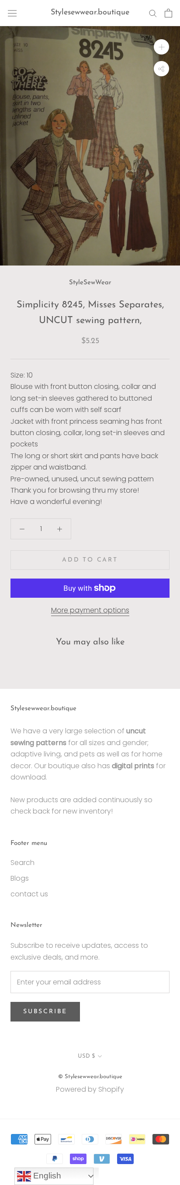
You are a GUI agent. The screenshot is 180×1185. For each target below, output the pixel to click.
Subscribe (45, 1011)
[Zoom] (161, 46)
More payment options (90, 610)
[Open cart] (168, 13)
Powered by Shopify (90, 1089)
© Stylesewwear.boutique (90, 1076)
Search (22, 863)
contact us (29, 894)
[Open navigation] (12, 13)
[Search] (153, 13)
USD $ (86, 1056)
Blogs (19, 878)
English (46, 1175)
